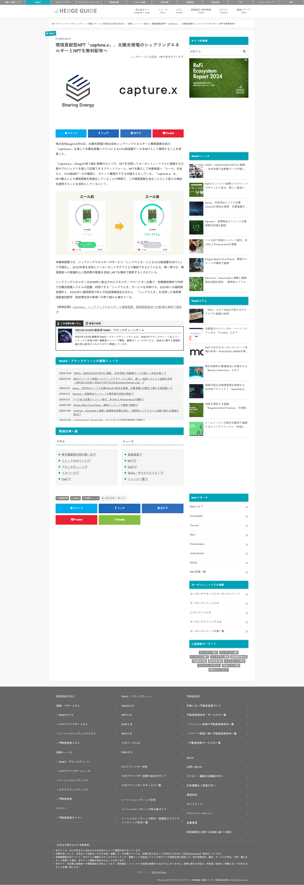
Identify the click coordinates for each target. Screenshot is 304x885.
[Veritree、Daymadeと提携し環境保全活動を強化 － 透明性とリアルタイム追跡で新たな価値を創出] (196, 284)
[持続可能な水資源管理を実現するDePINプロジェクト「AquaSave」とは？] (196, 391)
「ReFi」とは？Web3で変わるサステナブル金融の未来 (226, 311)
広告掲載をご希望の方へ (201, 785)
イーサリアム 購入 (199, 656)
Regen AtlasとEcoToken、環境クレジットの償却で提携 (104, 405)
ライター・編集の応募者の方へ (205, 776)
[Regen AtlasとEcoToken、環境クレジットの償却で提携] (196, 265)
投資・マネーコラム (68, 705)
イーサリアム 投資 (219, 656)
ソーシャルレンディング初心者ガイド (144, 809)
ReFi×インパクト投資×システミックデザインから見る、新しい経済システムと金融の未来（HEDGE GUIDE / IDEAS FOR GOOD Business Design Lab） (122, 380)
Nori (192, 534)
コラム (179, 11)
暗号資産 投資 (215, 661)
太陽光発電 (109, 498)
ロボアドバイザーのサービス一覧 (141, 785)
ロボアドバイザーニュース (74, 771)
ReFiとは (127, 733)
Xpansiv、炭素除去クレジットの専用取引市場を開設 (101, 393)
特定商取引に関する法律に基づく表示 (209, 832)
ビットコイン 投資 (229, 652)
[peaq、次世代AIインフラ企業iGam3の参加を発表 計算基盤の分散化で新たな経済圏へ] (196, 209)
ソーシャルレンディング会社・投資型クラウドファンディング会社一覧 (151, 820)
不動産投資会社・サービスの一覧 (206, 715)
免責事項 (192, 822)
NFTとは (127, 715)
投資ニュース (92, 498)
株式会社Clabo (159, 872)
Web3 (77, 498)
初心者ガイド (142, 11)
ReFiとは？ (196, 506)
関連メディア (244, 11)
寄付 (291, 2)
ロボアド (63, 2)
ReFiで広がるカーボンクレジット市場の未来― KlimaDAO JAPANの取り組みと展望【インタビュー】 (226, 350)
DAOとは (127, 752)
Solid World (197, 553)
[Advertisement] (218, 124)
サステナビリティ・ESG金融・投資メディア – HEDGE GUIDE (201, 880)
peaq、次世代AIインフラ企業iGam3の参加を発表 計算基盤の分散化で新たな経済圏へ (121, 388)
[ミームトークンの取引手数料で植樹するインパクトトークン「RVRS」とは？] (196, 429)
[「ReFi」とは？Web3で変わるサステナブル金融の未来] (196, 316)
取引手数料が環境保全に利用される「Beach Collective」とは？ (226, 368)
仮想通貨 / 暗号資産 (201, 11)
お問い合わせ (194, 767)
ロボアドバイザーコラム (73, 724)
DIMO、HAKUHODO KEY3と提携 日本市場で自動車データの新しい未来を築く (119, 373)
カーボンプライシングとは (206, 621)
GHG (122, 498)
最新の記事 (95, 323)
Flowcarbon (197, 544)
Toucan (194, 525)
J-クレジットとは (200, 612)
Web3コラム (66, 715)
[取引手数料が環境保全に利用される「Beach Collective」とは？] (196, 372)
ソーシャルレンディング (73, 780)
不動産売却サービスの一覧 (205, 743)
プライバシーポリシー (200, 813)
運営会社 (192, 794)
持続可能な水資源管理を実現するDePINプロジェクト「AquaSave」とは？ (226, 387)
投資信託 (190, 2)
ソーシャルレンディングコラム (77, 733)
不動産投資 (114, 2)
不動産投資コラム (69, 743)
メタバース (69, 473)
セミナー (224, 11)
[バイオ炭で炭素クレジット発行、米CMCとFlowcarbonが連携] (196, 246)
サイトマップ (194, 804)
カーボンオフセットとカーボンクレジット (215, 593)
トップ (12, 2)
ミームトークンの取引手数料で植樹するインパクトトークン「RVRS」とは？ (226, 425)
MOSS (193, 562)
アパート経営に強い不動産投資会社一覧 (213, 733)
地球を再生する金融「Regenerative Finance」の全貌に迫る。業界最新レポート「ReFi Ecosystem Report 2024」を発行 (226, 406)
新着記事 (63, 498)
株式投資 (215, 2)
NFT (130, 460)
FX (240, 2)
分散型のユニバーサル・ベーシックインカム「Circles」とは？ (226, 330)
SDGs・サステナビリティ (144, 473)
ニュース (162, 11)
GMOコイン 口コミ (219, 669)
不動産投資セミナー (71, 817)
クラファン (88, 2)
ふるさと (139, 2)
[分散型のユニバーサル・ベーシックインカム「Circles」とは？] (196, 335)
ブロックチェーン (73, 467)
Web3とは (128, 705)
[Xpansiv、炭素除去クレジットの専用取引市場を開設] (196, 227)
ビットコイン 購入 (208, 652)
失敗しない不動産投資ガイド (204, 705)
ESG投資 (165, 2)
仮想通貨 (133, 454)
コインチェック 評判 (234, 661)
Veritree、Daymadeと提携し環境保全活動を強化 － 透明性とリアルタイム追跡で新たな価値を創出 (126, 412)
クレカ (266, 2)
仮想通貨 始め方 (238, 656)
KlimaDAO (196, 516)
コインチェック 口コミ (209, 665)
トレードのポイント (74, 460)
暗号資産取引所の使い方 (77, 454)
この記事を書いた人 (71, 323)
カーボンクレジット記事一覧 (207, 631)
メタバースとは (131, 743)
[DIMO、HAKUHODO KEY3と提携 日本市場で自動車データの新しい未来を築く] (196, 171)
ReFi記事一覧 (198, 571)
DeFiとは (127, 724)
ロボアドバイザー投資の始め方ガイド (144, 776)
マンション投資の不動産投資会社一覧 (211, 724)
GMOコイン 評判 (231, 665)
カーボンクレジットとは (204, 603)
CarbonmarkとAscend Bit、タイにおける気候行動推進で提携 (107, 420)
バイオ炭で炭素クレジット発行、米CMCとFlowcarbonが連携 (106, 399)
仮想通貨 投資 (199, 661)
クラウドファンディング (73, 789)
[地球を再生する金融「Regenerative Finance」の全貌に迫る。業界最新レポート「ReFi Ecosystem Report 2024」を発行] (196, 410)
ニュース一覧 (136, 479)
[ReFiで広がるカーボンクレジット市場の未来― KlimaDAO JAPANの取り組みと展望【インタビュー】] (196, 353)
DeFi (65, 479)
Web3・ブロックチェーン (74, 761)
